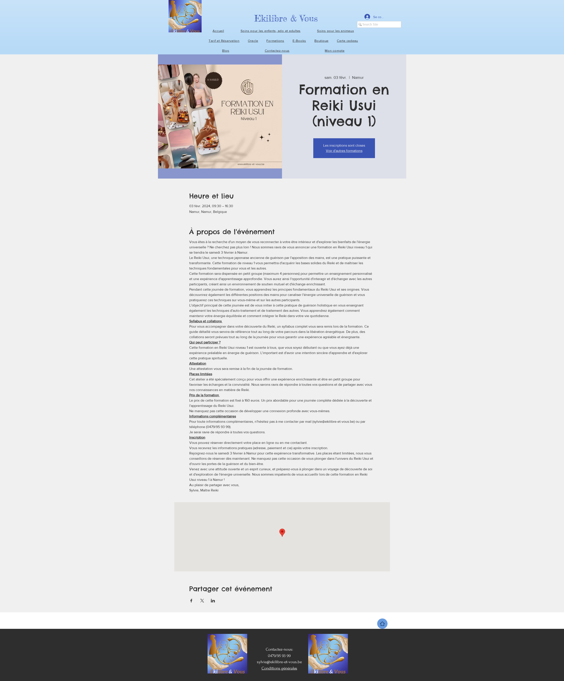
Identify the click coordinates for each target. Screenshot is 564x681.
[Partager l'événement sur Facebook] (191, 600)
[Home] (382, 623)
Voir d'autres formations (344, 151)
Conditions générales (279, 668)
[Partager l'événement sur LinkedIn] (213, 600)
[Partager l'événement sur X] (202, 600)
